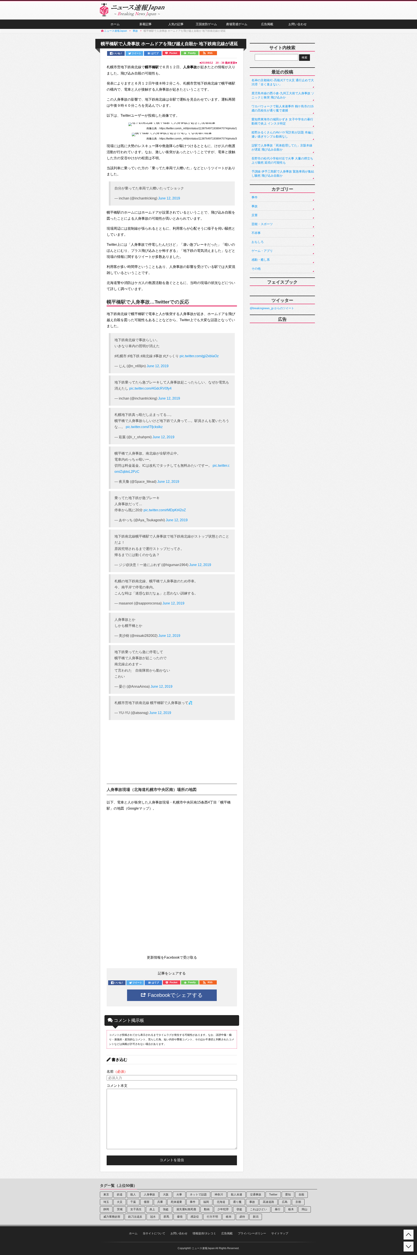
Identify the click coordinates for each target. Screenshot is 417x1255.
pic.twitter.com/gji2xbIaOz (199, 356)
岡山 (304, 1209)
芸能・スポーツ (262, 224)
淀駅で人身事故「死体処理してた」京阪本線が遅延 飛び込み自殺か (282, 147)
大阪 (166, 1194)
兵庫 (160, 1202)
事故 (255, 206)
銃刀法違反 (135, 1216)
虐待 (242, 1216)
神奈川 (219, 1194)
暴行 (277, 1209)
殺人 (133, 1194)
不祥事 (256, 233)
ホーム (115, 24)
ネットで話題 (198, 1194)
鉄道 (119, 1194)
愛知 (288, 1194)
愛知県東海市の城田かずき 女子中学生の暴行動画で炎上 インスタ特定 (282, 121)
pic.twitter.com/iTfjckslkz (144, 427)
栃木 (291, 1209)
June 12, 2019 (169, 198)
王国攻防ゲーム (206, 24)
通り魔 (237, 1202)
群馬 (166, 1216)
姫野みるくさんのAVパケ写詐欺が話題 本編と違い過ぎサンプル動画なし (283, 134)
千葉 (133, 1202)
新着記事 (145, 24)
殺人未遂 (236, 1194)
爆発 (180, 1216)
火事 (179, 1194)
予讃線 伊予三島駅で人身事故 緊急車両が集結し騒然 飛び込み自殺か (283, 173)
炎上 (152, 1209)
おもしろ (258, 242)
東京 (106, 1194)
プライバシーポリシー (252, 1233)
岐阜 (229, 1216)
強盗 (166, 1209)
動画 (207, 1209)
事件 (255, 197)
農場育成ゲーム (236, 24)
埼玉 (106, 1202)
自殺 (301, 1194)
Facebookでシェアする (174, 995)
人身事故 (149, 1194)
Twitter (273, 1194)
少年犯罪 (223, 1209)
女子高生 (136, 1209)
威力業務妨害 (111, 1216)
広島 (285, 1202)
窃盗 (239, 1209)
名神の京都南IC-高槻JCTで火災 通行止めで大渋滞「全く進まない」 (283, 82)
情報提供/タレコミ (204, 1233)
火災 (119, 1202)
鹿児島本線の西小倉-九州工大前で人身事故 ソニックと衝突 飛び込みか (283, 95)
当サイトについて (154, 1233)
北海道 (221, 1202)
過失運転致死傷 (186, 1209)
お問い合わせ (297, 24)
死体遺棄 (176, 1202)
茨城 (119, 1209)
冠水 (153, 1216)
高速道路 (268, 1202)
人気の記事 (176, 24)
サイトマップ (279, 1233)
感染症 (194, 1216)
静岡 (106, 1209)
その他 (256, 268)
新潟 (255, 1216)
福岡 (206, 1202)
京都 (298, 1202)
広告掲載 (267, 24)
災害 (255, 215)
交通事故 (255, 1194)
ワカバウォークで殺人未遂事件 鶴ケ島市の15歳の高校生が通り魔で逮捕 (283, 108)
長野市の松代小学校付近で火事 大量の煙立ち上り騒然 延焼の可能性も (282, 160)
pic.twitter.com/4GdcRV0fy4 (150, 388)
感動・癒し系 (261, 259)
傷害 (146, 1202)
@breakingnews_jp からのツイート (272, 308)
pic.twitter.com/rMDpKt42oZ (165, 510)
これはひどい (258, 1209)
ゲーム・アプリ (262, 250)
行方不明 (212, 1216)
